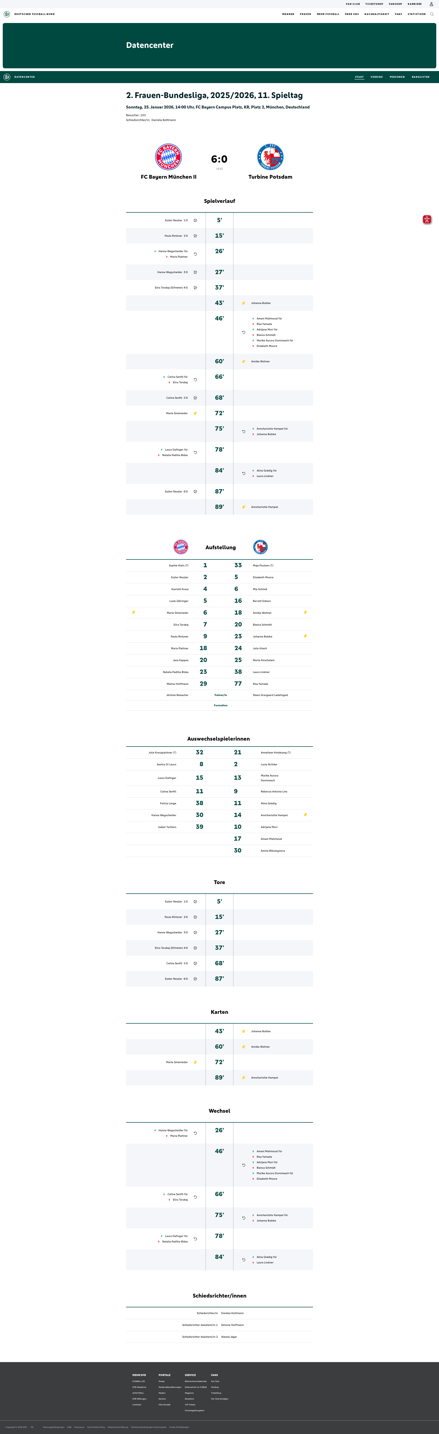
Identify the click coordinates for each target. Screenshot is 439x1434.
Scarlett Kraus (179, 589)
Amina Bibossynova (273, 850)
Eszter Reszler (173, 220)
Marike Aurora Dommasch (273, 340)
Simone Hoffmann (232, 1325)
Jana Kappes (180, 660)
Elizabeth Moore (267, 346)
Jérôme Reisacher (177, 695)
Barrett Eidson (262, 601)
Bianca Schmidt (266, 335)
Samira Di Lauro (166, 764)
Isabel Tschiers (167, 827)
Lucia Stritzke (269, 764)
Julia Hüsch (260, 648)
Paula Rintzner (173, 235)
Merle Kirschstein (264, 660)
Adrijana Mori (265, 329)
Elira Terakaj (162, 287)
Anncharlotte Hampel (270, 428)
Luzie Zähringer (178, 601)
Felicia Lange (168, 803)
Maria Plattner (179, 256)
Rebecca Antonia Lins (274, 791)
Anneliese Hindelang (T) (276, 752)
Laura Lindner (265, 476)
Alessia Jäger (229, 1336)
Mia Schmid (260, 589)
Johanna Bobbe (261, 303)
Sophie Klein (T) (178, 565)
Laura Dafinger (174, 449)
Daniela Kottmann (163, 120)
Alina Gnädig (264, 470)
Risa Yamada (264, 324)
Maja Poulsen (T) (263, 565)
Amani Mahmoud (267, 318)
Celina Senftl (175, 377)
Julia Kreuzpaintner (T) (162, 752)
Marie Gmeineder (177, 413)
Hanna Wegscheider (171, 251)
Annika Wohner (260, 361)
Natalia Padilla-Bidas (175, 455)
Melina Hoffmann (177, 684)
